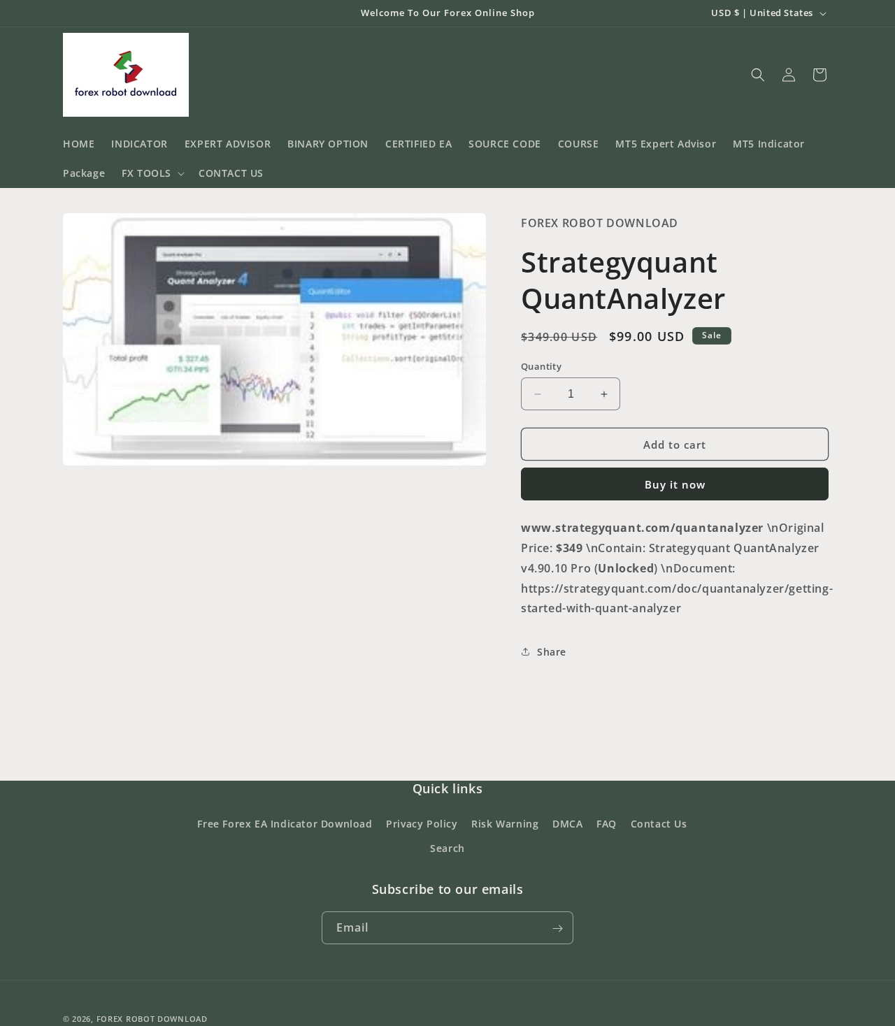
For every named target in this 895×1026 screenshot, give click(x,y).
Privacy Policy (421, 823)
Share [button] (551, 651)
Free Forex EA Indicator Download (284, 823)
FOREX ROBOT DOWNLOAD (152, 1018)
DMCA (567, 823)
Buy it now (675, 484)
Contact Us (659, 823)
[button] (151, 173)
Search (447, 848)
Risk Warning (504, 823)
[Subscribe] (557, 928)
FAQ (606, 823)
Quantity (541, 366)
